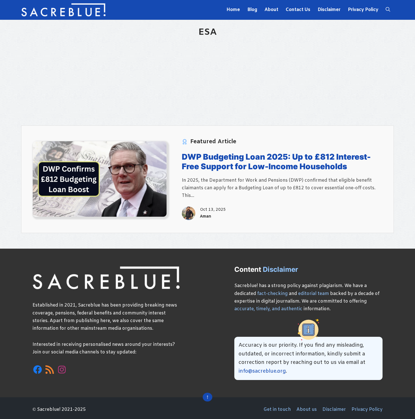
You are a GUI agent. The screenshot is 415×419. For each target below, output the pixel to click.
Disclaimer (329, 10)
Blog (252, 10)
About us (306, 410)
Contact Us (298, 10)
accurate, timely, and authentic (268, 309)
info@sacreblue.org (262, 371)
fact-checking (272, 294)
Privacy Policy (363, 10)
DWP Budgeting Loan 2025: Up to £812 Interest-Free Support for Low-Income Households (276, 161)
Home (233, 10)
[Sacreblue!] (63, 10)
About (271, 10)
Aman (205, 216)
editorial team (313, 294)
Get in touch (277, 410)
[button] (388, 10)
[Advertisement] (207, 80)
